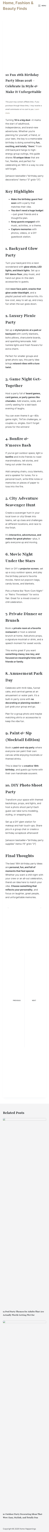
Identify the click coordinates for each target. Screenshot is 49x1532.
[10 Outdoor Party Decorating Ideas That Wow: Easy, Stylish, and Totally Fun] (24, 1415)
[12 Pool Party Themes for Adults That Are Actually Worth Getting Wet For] (24, 1212)
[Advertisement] (24, 46)
